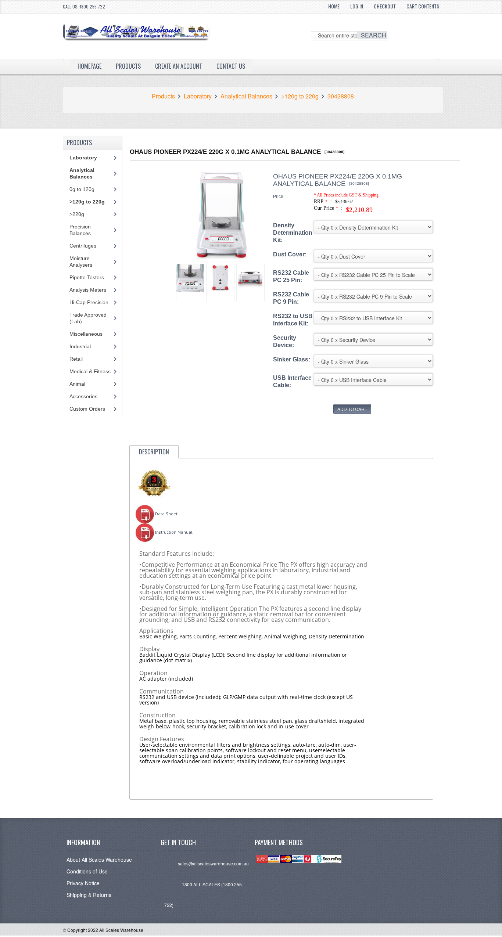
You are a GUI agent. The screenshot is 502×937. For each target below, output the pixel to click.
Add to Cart (352, 409)
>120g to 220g (300, 96)
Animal (77, 384)
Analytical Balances (246, 96)
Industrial (80, 346)
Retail (76, 359)
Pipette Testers (86, 277)
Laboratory (198, 96)
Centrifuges (82, 246)
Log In (356, 6)
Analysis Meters (87, 290)
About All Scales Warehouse (99, 859)
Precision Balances (80, 230)
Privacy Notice (83, 883)
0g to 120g (81, 189)
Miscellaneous (86, 334)
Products (128, 66)
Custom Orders (87, 409)
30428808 (340, 96)
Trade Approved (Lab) (88, 318)
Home (334, 6)
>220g (76, 214)
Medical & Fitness (90, 371)
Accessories (83, 396)
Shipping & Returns (89, 894)
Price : (279, 196)
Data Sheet (166, 513)
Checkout (385, 6)
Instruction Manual (173, 532)
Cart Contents (422, 6)
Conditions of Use (87, 871)
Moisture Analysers (80, 261)
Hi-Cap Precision (88, 302)
